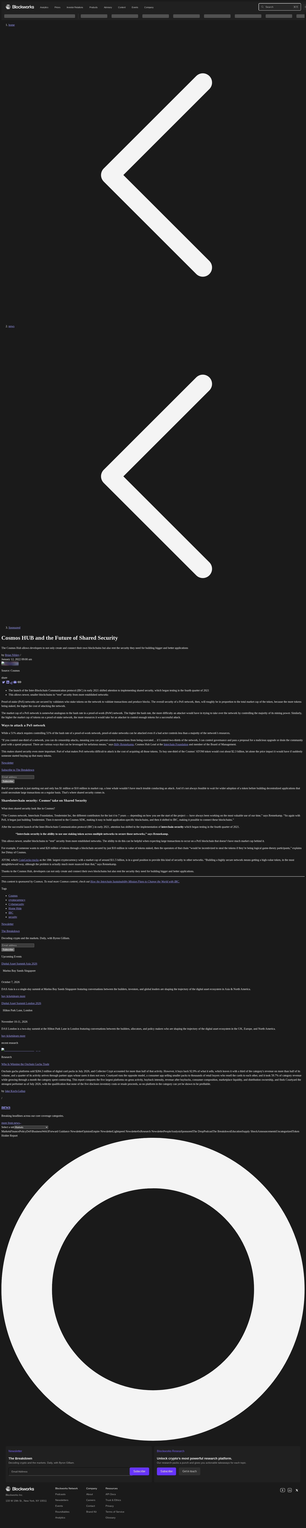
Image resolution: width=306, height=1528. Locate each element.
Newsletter (7, 762)
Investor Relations (75, 7)
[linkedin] (289, 1490)
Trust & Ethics (113, 1500)
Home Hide (15, 908)
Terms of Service (115, 1511)
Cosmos (13, 895)
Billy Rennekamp (124, 744)
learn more (19, 996)
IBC (10, 912)
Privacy (110, 1505)
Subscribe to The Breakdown (17, 769)
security (12, 916)
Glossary (110, 1517)
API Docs (111, 1494)
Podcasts (60, 1494)
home (11, 24)
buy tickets (7, 996)
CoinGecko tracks (29, 859)
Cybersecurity (16, 904)
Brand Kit (91, 1511)
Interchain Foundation (176, 744)
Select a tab (7, 1127)
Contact (90, 1505)
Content (121, 7)
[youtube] (282, 1490)
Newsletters (61, 1500)
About (89, 1494)
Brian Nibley (12, 655)
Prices (57, 7)
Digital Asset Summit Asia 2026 (19, 963)
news (11, 326)
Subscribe (139, 1471)
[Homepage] (20, 7)
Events (135, 7)
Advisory (108, 7)
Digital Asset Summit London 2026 (21, 1003)
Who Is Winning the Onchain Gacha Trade (25, 1064)
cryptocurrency (16, 899)
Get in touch (189, 1471)
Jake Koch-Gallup (15, 1091)
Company (148, 7)
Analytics (44, 7)
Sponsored (14, 627)
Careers (90, 1500)
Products (93, 7)
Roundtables (62, 1511)
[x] (296, 1490)
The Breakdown (10, 931)
